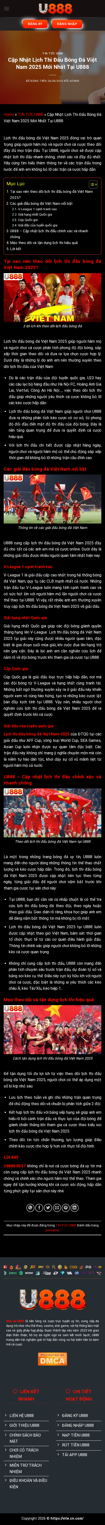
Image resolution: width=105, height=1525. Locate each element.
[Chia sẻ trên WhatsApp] (30, 1208)
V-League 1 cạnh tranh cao (37, 209)
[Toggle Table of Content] (90, 184)
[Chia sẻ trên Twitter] (48, 1208)
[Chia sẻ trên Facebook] (39, 1208)
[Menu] (7, 8)
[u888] (55, 8)
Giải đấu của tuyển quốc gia (37, 225)
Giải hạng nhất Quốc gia (35, 214)
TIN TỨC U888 (52, 53)
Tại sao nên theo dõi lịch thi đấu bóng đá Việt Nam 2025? (51, 194)
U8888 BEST (15, 1166)
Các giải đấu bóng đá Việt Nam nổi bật (41, 203)
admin (74, 81)
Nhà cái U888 (15, 1321)
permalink (52, 1230)
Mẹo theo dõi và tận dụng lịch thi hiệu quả (44, 243)
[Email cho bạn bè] (57, 1208)
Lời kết (15, 249)
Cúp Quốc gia (28, 220)
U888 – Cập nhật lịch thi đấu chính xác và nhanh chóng (49, 234)
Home (9, 114)
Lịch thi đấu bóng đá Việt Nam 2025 (36, 734)
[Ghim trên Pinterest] (66, 1208)
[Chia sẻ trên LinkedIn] (75, 1208)
